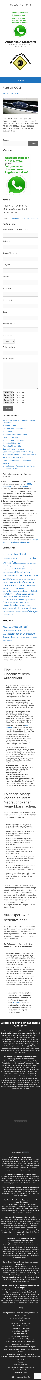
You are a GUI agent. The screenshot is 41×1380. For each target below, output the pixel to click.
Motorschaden (14, 633)
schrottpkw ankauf (28, 599)
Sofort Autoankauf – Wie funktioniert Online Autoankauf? (20, 1357)
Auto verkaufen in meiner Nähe (15, 434)
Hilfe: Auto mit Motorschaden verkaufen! (20, 1367)
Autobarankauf (10, 630)
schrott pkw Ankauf (11, 599)
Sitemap (20, 1308)
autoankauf (18, 554)
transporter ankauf (11, 605)
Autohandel (7, 432)
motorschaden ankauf (8, 572)
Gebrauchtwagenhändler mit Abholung (18, 452)
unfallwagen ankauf (20, 611)
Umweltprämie (6, 608)
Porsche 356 (29, 582)
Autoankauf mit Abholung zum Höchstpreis (19, 455)
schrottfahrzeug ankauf (13, 591)
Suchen (6, 140)
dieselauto (23, 563)
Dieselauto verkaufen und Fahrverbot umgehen (21, 1347)
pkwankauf (5, 582)
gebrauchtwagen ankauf (9, 566)
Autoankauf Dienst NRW (12, 443)
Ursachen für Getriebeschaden (15, 429)
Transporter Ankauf (20, 637)
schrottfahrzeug (19, 588)
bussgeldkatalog (16, 1152)
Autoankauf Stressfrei (20, 42)
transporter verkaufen (25, 605)
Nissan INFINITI (31, 579)
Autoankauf (20, 626)
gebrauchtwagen (32, 563)
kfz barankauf (18, 568)
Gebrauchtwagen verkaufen (13, 449)
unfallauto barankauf (20, 608)
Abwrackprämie (6, 554)
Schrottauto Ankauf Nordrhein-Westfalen (20, 1354)
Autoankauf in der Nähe (12, 446)
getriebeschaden (7, 569)
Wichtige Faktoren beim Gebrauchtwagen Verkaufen (20, 1313)
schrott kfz (27, 591)
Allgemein (7, 627)
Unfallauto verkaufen (21, 1365)
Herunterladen (25, 1152)
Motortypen (21, 1359)
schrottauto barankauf (14, 585)
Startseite (14, 5)
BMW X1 (18, 563)
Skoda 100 (28, 602)
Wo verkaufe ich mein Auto (13, 458)
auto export (21, 559)
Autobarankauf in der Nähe (13, 440)
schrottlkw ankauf (21, 597)
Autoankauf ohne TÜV (20, 1370)
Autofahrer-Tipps (9, 426)
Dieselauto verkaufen (11, 437)
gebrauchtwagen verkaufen (24, 566)
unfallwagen (11, 611)
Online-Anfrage (22, 486)
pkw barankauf (16, 582)
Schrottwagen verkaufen (14, 602)
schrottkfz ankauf (20, 594)
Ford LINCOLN (11, 93)
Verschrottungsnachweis (19, 615)
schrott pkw (32, 597)
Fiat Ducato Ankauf (22, 630)
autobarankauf (10, 558)
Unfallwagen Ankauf (20, 1372)
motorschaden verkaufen (20, 579)
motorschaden (29, 569)
